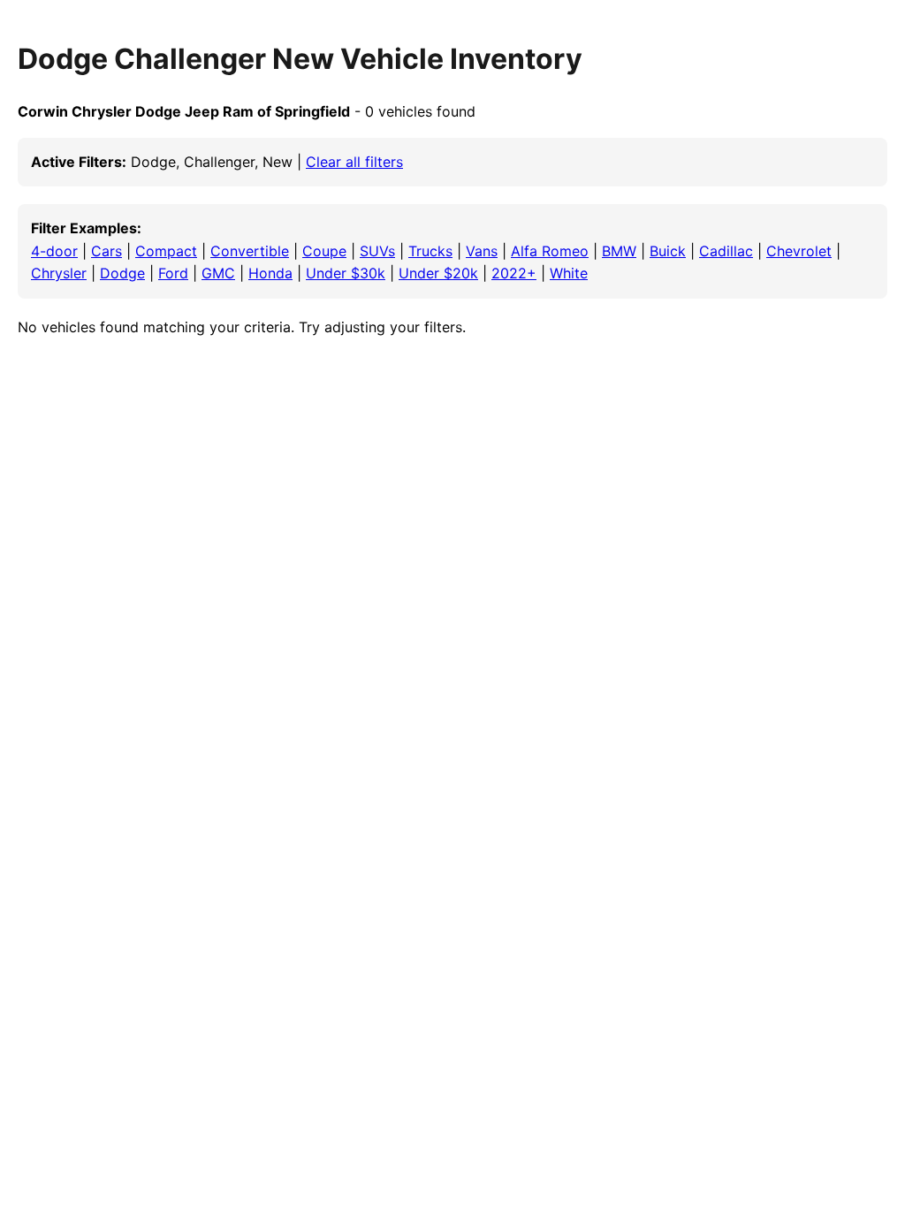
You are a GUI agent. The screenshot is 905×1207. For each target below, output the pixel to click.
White (569, 273)
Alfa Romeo (550, 251)
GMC (218, 273)
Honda (270, 273)
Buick (668, 251)
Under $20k (438, 273)
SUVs (377, 251)
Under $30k (345, 273)
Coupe (324, 251)
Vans (482, 251)
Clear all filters (354, 162)
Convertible (249, 251)
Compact (166, 251)
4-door (54, 251)
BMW (619, 251)
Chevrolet (799, 251)
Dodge (122, 273)
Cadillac (726, 251)
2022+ (513, 273)
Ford (173, 273)
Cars (106, 251)
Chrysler (59, 273)
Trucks (430, 251)
